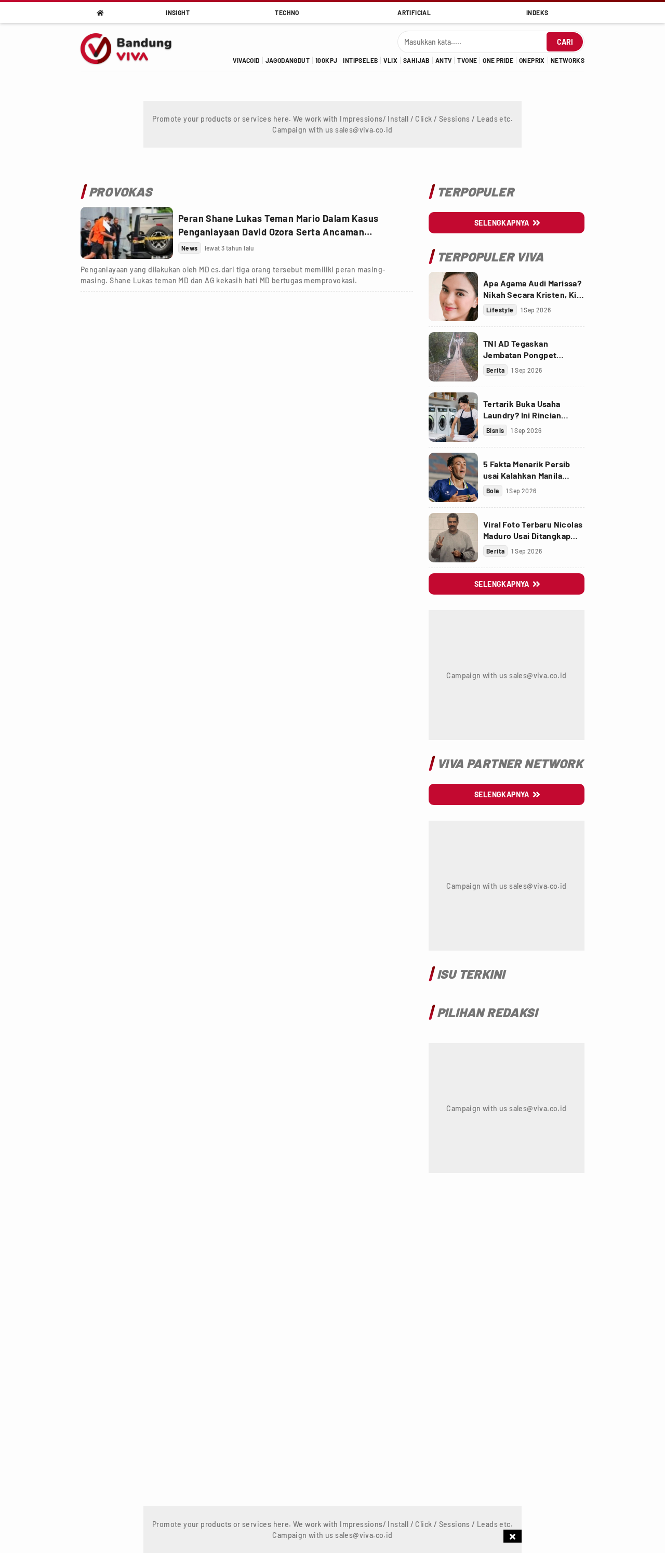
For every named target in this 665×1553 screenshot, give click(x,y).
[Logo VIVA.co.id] (132, 47)
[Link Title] (127, 233)
